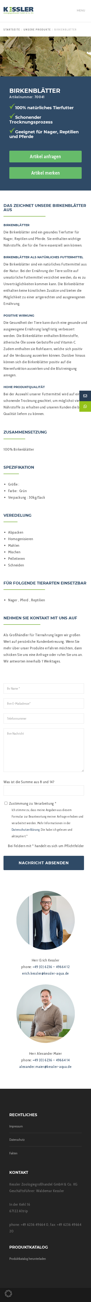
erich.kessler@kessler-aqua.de (45, 973)
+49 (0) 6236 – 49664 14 (51, 1060)
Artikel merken (45, 173)
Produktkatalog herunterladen (27, 1259)
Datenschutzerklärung (26, 829)
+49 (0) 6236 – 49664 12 (51, 967)
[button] (8, 1293)
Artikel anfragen (45, 156)
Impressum (16, 1126)
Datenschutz (17, 1139)
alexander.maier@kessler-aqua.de (45, 1066)
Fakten (13, 1153)
